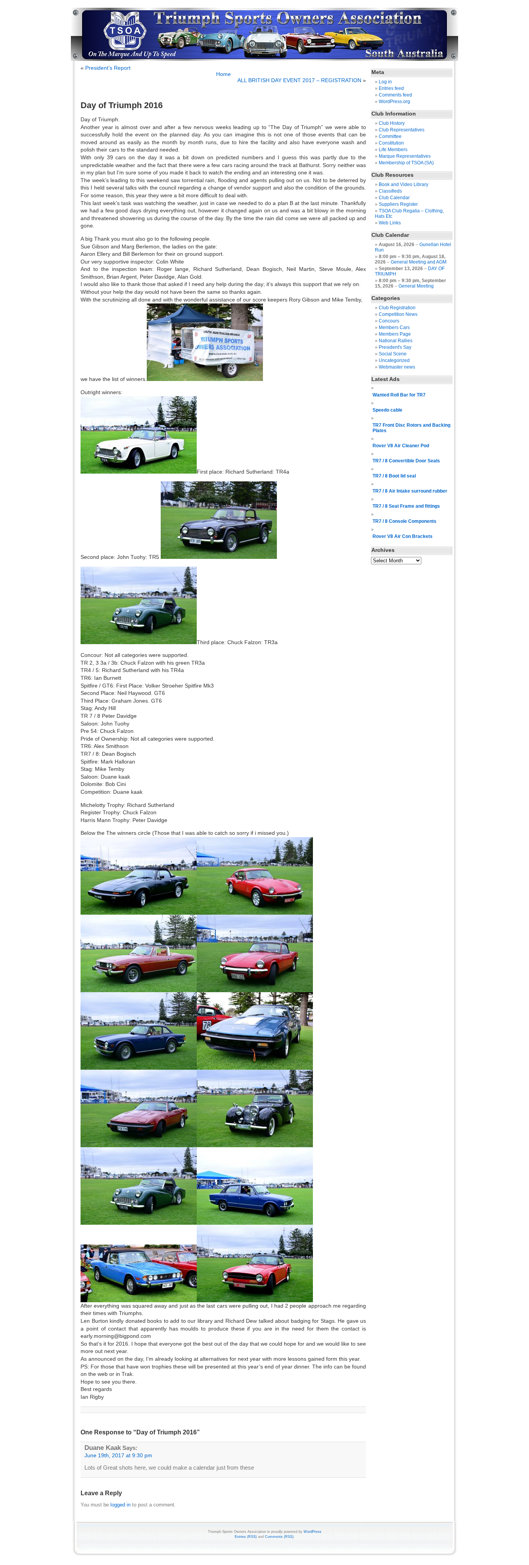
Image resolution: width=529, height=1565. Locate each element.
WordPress (312, 1532)
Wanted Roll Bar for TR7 (399, 395)
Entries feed (391, 88)
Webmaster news (397, 367)
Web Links (390, 223)
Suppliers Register (398, 204)
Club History (392, 123)
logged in (120, 1505)
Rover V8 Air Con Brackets (403, 536)
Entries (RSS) (246, 1537)
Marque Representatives (405, 156)
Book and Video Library (403, 184)
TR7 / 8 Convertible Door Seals (406, 461)
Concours (389, 321)
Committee (390, 136)
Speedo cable (387, 410)
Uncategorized (394, 360)
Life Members (393, 149)
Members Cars (394, 327)
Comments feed (395, 95)
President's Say (395, 347)
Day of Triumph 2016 (122, 105)
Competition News (398, 314)
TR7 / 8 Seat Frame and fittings (406, 506)
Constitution (391, 143)
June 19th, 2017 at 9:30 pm (118, 1455)
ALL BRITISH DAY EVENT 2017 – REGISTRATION (299, 80)
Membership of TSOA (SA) (406, 162)
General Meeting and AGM (419, 262)
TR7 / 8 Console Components (404, 521)
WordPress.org (394, 101)
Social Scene (393, 354)
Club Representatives (401, 130)
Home (223, 74)
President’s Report (108, 68)
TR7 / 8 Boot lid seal (394, 476)
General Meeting (416, 286)
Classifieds (390, 191)
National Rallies (395, 340)
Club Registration (397, 307)
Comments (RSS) (279, 1537)
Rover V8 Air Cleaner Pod (401, 445)
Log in (385, 81)
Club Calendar (394, 197)
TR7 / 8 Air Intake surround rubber (410, 491)
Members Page (395, 334)
